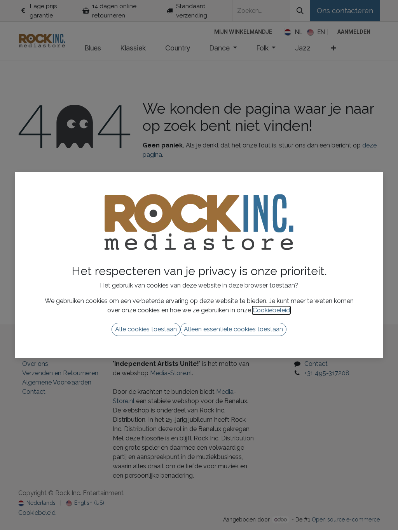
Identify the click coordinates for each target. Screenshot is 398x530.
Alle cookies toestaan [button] (146, 329)
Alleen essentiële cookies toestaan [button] (233, 329)
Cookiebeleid (271, 310)
